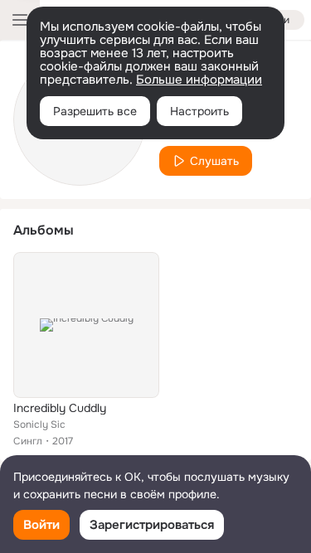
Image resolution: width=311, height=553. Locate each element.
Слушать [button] (214, 160)
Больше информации (199, 79)
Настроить (199, 111)
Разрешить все (95, 111)
